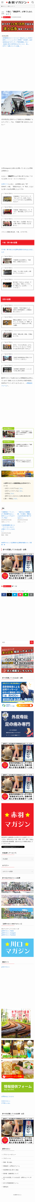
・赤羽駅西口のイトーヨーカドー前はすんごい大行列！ (17, 38)
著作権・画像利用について (10, 1173)
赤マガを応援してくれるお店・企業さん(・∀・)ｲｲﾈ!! (17, 1178)
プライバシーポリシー (9, 1154)
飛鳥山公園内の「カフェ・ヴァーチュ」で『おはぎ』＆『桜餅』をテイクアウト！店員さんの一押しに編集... (22, 322)
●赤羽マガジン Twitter (7, 931)
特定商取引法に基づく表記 (10, 1170)
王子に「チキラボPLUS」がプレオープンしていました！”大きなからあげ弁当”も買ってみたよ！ (22, 346)
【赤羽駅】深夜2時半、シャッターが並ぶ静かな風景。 (22, 369)
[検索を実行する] (32, 642)
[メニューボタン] (2, 2)
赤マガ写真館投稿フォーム (10, 1183)
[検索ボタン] (32, 2)
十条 (15, 586)
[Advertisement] (17, 67)
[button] (3, 594)
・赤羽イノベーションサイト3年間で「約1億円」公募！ (17, 40)
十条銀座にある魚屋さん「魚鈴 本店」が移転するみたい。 (22, 260)
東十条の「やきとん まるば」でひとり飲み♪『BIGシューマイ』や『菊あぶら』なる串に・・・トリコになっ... (22, 284)
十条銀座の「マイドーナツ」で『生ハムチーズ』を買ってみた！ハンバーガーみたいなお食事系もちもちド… (22, 199)
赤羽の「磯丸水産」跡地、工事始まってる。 (22, 335)
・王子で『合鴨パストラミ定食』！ (11, 46)
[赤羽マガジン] (17, 2)
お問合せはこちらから (7, 1096)
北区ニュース (7, 17)
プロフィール (7, 1158)
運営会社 (5, 1187)
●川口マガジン (5, 967)
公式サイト (4, 184)
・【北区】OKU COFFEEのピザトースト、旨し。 (15, 44)
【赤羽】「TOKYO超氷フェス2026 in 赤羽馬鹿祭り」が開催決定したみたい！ (22, 309)
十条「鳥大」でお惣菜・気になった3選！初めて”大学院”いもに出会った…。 (22, 223)
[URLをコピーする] (31, 594)
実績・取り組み (7, 1162)
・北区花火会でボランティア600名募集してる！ (15, 42)
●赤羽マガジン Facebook (8, 935)
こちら (20, 488)
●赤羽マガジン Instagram (8, 933)
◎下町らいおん (5, 1103)
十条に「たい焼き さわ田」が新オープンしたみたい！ (22, 272)
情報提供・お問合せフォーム (11, 1166)
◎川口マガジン (5, 1101)
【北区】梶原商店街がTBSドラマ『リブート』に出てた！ (22, 358)
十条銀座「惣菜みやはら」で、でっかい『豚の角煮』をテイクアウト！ (22, 211)
